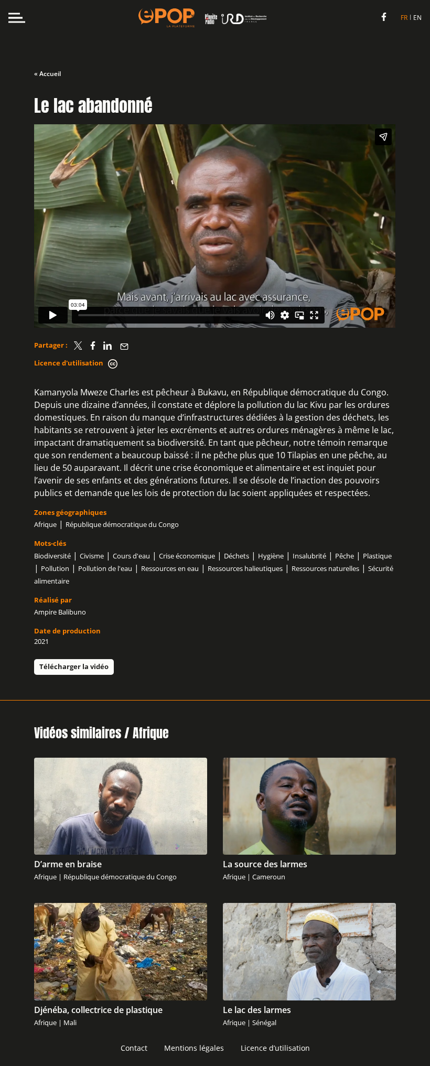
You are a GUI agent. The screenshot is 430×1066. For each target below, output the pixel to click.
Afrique (45, 524)
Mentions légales (194, 1048)
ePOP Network (166, 17)
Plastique (377, 556)
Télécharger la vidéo (74, 666)
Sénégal (264, 1022)
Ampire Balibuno (60, 612)
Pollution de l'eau (105, 568)
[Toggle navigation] (16, 17)
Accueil (50, 73)
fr (404, 17)
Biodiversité (52, 556)
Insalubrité (309, 556)
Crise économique (187, 556)
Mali (70, 1022)
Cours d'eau (131, 556)
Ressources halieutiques (245, 568)
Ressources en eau (170, 568)
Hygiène (271, 556)
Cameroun (268, 876)
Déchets (236, 556)
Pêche (344, 556)
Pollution (55, 568)
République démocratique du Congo (122, 524)
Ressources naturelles (325, 568)
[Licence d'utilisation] (113, 363)
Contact (134, 1048)
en (417, 17)
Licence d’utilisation (275, 1048)
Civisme (92, 556)
